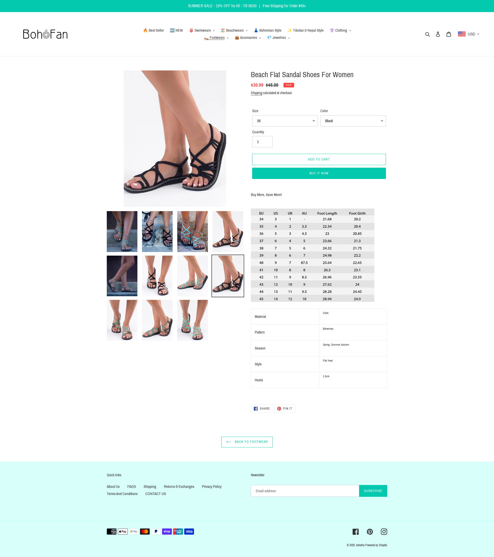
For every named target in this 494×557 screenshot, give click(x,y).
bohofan (360, 545)
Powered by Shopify (376, 545)
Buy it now (319, 173)
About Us (113, 486)
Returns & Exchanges (179, 486)
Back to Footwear (251, 442)
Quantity (258, 132)
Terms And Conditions (122, 494)
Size (255, 111)
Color (324, 111)
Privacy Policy (212, 486)
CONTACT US (155, 494)
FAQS (131, 486)
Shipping (256, 93)
